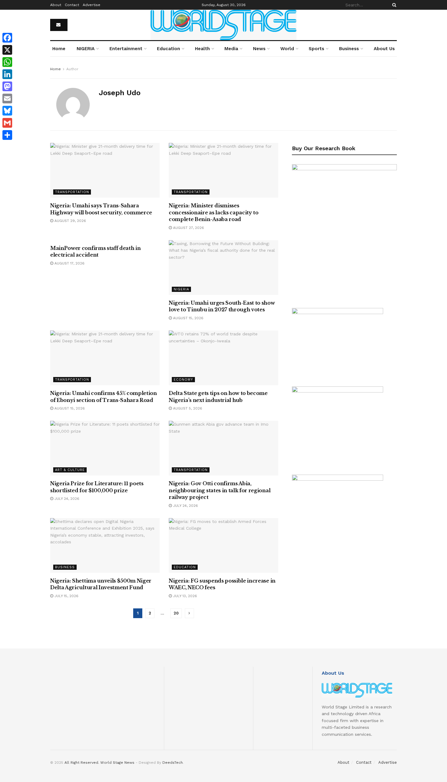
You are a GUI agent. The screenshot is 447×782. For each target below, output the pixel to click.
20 (176, 613)
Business (349, 48)
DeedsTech (172, 762)
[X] (7, 50)
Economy (183, 380)
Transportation (72, 192)
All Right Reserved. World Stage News (99, 762)
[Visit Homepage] (223, 25)
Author (72, 69)
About (55, 5)
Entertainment (125, 48)
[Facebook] (7, 38)
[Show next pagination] (189, 613)
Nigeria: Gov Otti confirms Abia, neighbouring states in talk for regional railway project (219, 490)
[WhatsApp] (7, 62)
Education (168, 48)
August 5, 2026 (187, 408)
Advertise (91, 5)
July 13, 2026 (184, 596)
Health (202, 48)
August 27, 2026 (188, 228)
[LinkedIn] (7, 74)
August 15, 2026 (187, 318)
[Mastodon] (7, 86)
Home (58, 48)
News (259, 48)
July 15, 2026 (65, 596)
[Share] (7, 135)
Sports (316, 48)
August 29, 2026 (69, 221)
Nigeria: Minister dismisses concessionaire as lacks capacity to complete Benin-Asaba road (213, 212)
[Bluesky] (7, 111)
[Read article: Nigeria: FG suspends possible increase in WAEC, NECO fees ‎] (223, 545)
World (287, 48)
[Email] (7, 98)
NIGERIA (86, 48)
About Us (384, 48)
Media (231, 48)
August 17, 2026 (69, 263)
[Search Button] (393, 5)
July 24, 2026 (66, 499)
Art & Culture (70, 470)
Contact (72, 5)
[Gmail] (7, 123)
